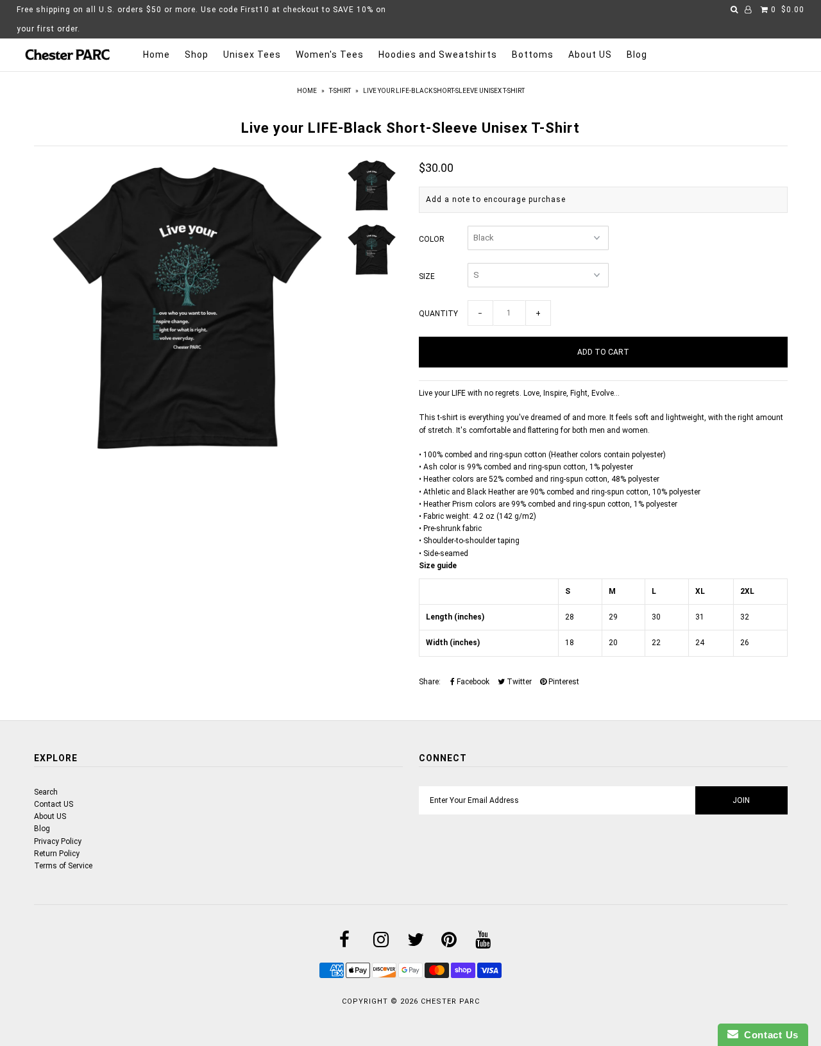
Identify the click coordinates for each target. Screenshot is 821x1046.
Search (46, 792)
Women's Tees (330, 54)
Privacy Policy (57, 841)
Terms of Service (63, 865)
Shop (196, 54)
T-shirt (340, 90)
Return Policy (57, 853)
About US (590, 54)
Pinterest (562, 681)
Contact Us (768, 1034)
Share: (430, 681)
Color (431, 239)
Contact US (53, 804)
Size (427, 276)
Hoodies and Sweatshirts (437, 54)
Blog (637, 54)
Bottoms (533, 54)
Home (156, 54)
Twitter (518, 681)
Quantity (438, 313)
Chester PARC (450, 1001)
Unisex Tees (252, 54)
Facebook (472, 681)
